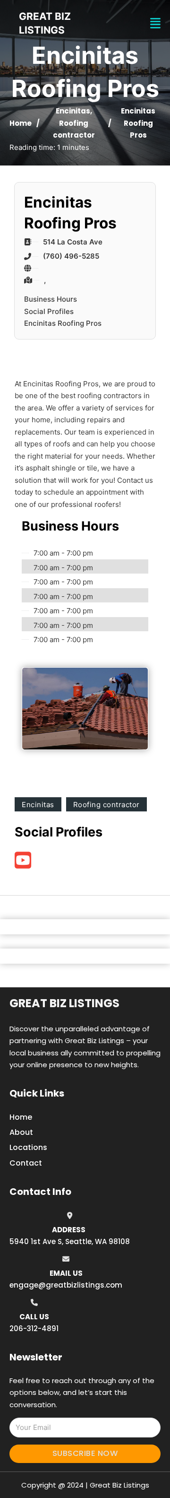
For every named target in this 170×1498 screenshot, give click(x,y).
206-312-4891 (34, 1328)
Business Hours (50, 299)
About (21, 1132)
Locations (28, 1147)
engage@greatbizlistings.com (65, 1285)
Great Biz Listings (64, 1003)
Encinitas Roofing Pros (63, 323)
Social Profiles (49, 311)
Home (20, 123)
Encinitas (73, 111)
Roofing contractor (106, 804)
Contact (25, 1163)
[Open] (155, 23)
